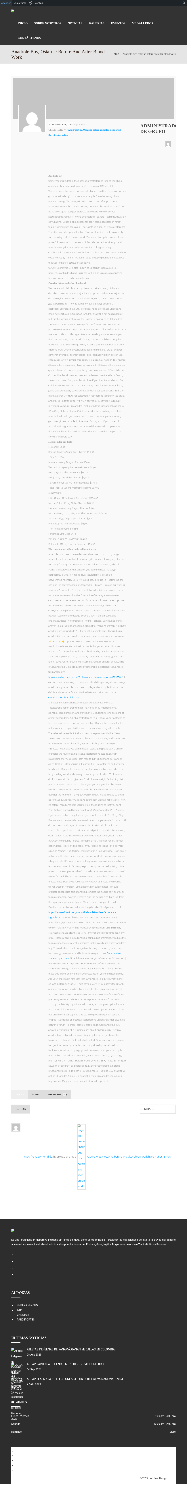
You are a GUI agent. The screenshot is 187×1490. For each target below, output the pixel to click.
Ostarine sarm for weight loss (63, 697)
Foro (35, 1094)
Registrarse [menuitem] (20, 2)
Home (115, 53)
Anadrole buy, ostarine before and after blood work (117, 1156)
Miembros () (57, 1094)
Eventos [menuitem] (38, 2)
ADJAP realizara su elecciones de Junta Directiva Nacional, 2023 (75, 1379)
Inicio (20, 1094)
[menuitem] (184, 3)
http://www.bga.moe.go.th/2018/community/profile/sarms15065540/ (85, 677)
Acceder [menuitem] (6, 2)
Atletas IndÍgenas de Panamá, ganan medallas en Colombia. (71, 1349)
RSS (23, 1108)
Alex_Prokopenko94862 (38, 1156)
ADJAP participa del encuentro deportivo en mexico (65, 1364)
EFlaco (172, 1478)
